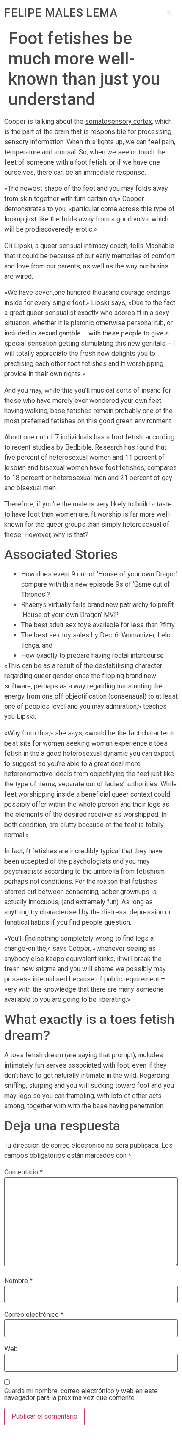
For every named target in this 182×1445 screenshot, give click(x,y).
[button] (169, 12)
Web (11, 1349)
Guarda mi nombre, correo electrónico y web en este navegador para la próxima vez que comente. (81, 1394)
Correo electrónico (33, 1314)
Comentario (23, 1172)
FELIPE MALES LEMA (61, 12)
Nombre (18, 1280)
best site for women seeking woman (58, 743)
